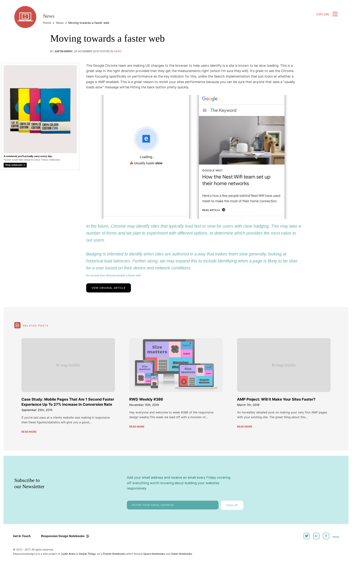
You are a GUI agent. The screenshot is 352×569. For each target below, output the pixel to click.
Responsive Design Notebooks (63, 536)
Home (47, 23)
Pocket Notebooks (114, 553)
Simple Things (87, 553)
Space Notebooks (154, 553)
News (60, 23)
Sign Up (232, 505)
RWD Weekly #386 (146, 399)
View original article (108, 287)
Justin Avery (68, 553)
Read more (29, 431)
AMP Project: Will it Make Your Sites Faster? (276, 399)
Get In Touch (22, 536)
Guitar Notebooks (181, 553)
